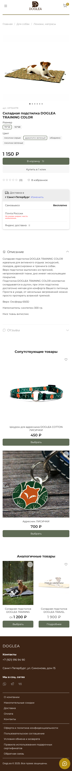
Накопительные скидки (19, 702)
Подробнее (54, 624)
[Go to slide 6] (42, 103)
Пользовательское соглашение (24, 733)
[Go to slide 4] (37, 103)
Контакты (10, 719)
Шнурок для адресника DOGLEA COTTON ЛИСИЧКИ (36, 428)
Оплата (8, 713)
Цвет (6, 133)
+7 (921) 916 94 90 (14, 659)
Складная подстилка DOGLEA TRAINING (18, 610)
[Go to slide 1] (29, 103)
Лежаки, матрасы (45, 24)
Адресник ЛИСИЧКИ (36, 521)
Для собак (23, 24)
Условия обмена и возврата (22, 739)
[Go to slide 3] (34, 103)
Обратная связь (14, 753)
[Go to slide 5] (39, 103)
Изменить (37, 197)
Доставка (10, 708)
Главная (8, 24)
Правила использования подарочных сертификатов (28, 746)
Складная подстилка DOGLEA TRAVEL (54, 610)
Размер (7, 122)
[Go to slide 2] (32, 103)
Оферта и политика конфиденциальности (31, 727)
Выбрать (36, 442)
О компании (12, 697)
